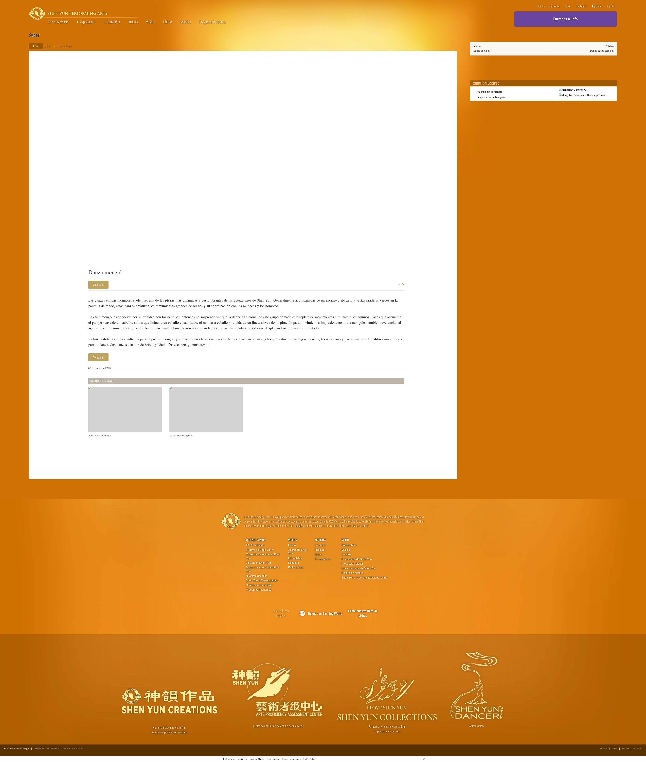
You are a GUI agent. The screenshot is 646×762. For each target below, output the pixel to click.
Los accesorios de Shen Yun (359, 568)
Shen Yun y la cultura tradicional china (364, 577)
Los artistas (295, 558)
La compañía (112, 22)
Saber (568, 6)
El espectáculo (86, 22)
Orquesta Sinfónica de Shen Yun (263, 556)
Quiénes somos (255, 540)
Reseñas (185, 22)
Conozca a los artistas (259, 585)
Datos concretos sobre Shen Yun (263, 569)
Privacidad (625, 749)
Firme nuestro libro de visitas (363, 613)
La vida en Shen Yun (258, 563)
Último (167, 22)
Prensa (541, 6)
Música (346, 550)
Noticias (320, 540)
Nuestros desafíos (256, 576)
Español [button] (611, 6)
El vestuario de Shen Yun (357, 559)
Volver (37, 46)
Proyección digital (352, 563)
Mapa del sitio (637, 749)
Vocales (346, 554)
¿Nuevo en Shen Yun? (259, 550)
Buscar (599, 6)
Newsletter (555, 6)
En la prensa (295, 567)
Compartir (98, 284)
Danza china (349, 545)
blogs (318, 554)
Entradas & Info (565, 19)
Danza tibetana (481, 50)
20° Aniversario (58, 22)
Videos (150, 22)
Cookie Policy (308, 758)
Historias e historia (353, 573)
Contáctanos (581, 6)
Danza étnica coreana (602, 50)
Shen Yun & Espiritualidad (261, 580)
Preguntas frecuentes (212, 22)
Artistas (133, 22)
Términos (615, 749)
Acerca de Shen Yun (297, 551)
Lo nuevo (320, 545)
